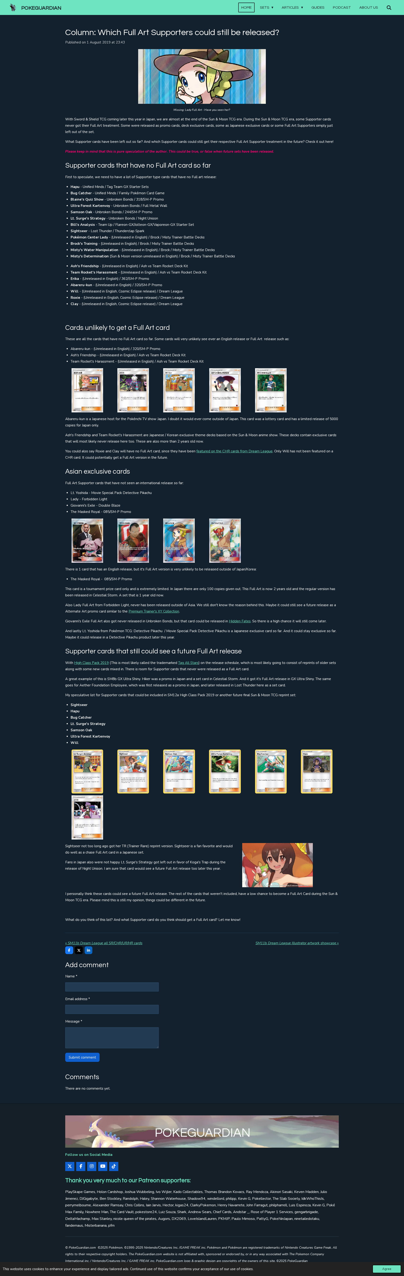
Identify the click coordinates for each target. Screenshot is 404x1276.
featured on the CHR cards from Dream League (234, 451)
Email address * (77, 999)
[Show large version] (202, 76)
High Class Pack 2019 (91, 662)
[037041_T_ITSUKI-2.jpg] (87, 817)
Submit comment (82, 1057)
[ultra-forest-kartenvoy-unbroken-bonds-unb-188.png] (225, 771)
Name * (71, 976)
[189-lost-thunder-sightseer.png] (133, 771)
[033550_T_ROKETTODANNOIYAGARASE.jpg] (225, 390)
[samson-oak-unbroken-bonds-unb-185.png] (179, 771)
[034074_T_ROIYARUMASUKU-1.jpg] (225, 540)
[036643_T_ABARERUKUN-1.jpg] (87, 390)
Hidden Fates (240, 621)
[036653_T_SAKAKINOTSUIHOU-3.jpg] (133, 540)
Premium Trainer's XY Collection (154, 611)
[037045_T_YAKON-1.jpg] (179, 390)
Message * (73, 1021)
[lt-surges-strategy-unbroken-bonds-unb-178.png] (87, 771)
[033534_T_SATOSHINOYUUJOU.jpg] (271, 390)
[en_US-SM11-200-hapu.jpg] (317, 771)
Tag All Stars (188, 662)
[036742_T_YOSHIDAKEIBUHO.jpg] (87, 540)
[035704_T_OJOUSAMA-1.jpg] (179, 540)
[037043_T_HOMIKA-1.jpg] (133, 390)
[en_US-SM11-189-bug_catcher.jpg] (271, 771)
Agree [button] (386, 1269)
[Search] (389, 8)
